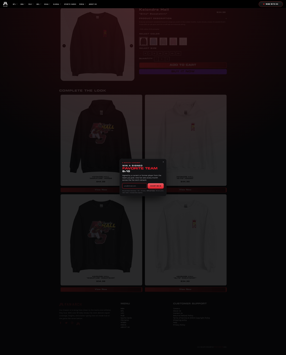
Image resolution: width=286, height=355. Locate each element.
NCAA (46, 4)
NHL (38, 4)
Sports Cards (70, 4)
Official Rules (151, 191)
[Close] (163, 162)
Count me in (155, 186)
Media (81, 4)
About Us (93, 4)
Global (56, 4)
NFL (14, 4)
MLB (30, 4)
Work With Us (272, 4)
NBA (22, 4)
